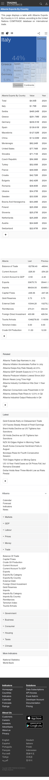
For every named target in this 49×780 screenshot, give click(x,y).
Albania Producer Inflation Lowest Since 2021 (24, 375)
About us (6, 730)
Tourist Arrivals (9, 319)
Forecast (7, 503)
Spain (4, 127)
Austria (5, 223)
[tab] (3, 33)
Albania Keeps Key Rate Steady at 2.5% (21, 367)
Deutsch (30, 739)
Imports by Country (12, 596)
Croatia (5, 175)
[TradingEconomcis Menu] (3, 3)
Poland (5, 207)
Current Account (9, 271)
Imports (5, 287)
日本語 (29, 756)
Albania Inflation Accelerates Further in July (23, 364)
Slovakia (6, 153)
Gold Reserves (9, 298)
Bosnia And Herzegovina (13, 201)
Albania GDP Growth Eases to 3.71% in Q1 (23, 371)
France (5, 169)
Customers (7, 716)
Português (7, 746)
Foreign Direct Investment (14, 314)
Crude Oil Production (12, 330)
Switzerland (7, 228)
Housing (8, 632)
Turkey (5, 164)
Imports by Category (12, 593)
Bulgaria (6, 180)
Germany (6, 121)
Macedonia (7, 132)
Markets (8, 516)
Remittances (8, 308)
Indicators (7, 506)
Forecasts (6, 702)
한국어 (29, 760)
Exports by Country (12, 577)
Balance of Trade (10, 266)
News (5, 509)
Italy (4, 105)
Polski (29, 746)
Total (4, 100)
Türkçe (5, 756)
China (4, 137)
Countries (6, 692)
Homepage (7, 689)
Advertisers (7, 726)
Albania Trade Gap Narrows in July (19, 360)
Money (7, 542)
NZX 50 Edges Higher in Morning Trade (21, 442)
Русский (6, 753)
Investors (6, 723)
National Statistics (11, 659)
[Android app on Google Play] (34, 725)
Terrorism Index (9, 324)
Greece (5, 116)
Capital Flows (8, 292)
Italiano (29, 743)
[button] (46, 4)
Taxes (7, 639)
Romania (6, 185)
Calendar (7, 500)
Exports (5, 282)
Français (6, 750)
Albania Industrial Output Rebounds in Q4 (22, 397)
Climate (8, 645)
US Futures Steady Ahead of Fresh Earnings (23, 424)
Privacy (5, 733)
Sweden (6, 196)
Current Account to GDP (13, 276)
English (5, 739)
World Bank (8, 662)
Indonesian (31, 750)
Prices (7, 536)
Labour (7, 529)
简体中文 (30, 753)
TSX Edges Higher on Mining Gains (19, 459)
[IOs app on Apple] (34, 718)
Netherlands (7, 217)
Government (10, 613)
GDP (7, 523)
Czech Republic (9, 159)
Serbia (5, 111)
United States (8, 148)
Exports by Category (12, 574)
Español (6, 743)
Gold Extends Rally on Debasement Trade (22, 420)
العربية (5, 760)
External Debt (8, 303)
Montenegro (7, 143)
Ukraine (5, 191)
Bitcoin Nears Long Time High (17, 379)
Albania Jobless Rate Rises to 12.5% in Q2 (23, 393)
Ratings (5, 706)
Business (9, 619)
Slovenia (6, 212)
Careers (6, 719)
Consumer (9, 626)
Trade (7, 549)
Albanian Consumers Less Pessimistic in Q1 (23, 389)
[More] (4, 336)
